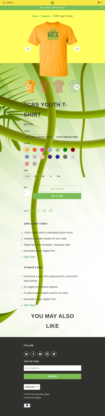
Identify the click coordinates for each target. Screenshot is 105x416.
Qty (25, 187)
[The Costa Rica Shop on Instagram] (48, 354)
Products (45, 16)
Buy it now (57, 196)
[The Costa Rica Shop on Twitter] (27, 354)
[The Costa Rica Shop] (52, 2)
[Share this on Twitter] (32, 211)
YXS (27, 176)
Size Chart (29, 257)
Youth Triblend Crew (67, 137)
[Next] (77, 49)
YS (35, 176)
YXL (58, 176)
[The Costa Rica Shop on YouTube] (41, 354)
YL (50, 176)
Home (35, 16)
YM (43, 176)
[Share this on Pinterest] (44, 211)
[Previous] (28, 49)
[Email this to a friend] (50, 211)
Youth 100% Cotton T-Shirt (38, 137)
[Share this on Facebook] (38, 211)
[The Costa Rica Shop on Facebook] (34, 354)
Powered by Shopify (32, 398)
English (30, 387)
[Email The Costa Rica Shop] (54, 354)
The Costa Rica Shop (40, 394)
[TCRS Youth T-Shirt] (52, 49)
